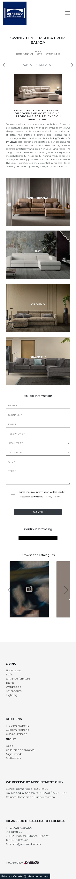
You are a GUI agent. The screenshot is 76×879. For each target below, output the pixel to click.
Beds (9, 746)
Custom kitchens (17, 729)
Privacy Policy (52, 496)
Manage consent (38, 876)
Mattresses (13, 758)
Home (38, 51)
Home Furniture (24, 54)
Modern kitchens (17, 725)
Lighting (11, 695)
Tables (10, 682)
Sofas (39, 54)
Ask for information (38, 64)
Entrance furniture (18, 678)
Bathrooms (13, 691)
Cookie (18, 876)
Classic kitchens (16, 734)
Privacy (6, 876)
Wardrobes (13, 687)
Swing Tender (53, 54)
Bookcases (13, 670)
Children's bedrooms (20, 750)
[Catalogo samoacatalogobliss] (29, 589)
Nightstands (14, 754)
